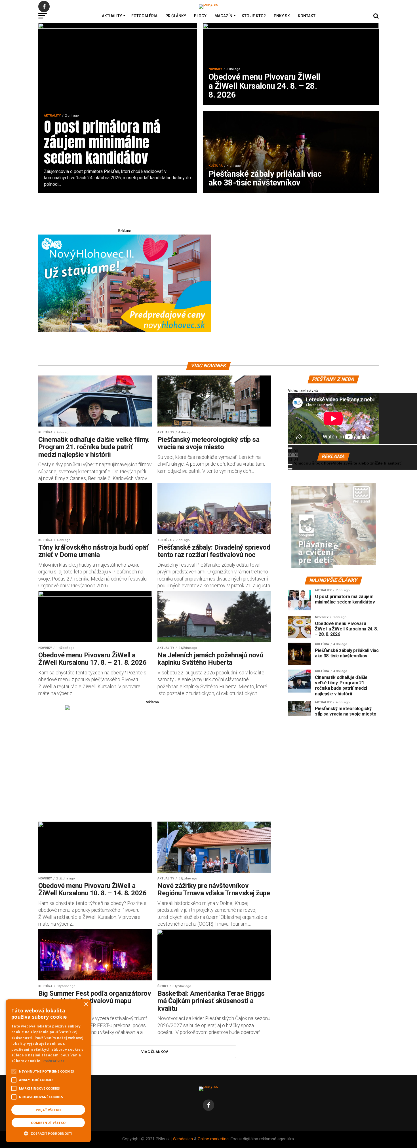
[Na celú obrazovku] (290, 469)
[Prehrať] (290, 448)
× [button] (86, 1004)
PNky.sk (282, 16)
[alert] (48, 1070)
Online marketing (213, 1139)
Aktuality (112, 16)
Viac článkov (154, 1052)
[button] (48, 1132)
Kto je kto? (254, 16)
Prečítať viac (54, 1061)
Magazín (223, 16)
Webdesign (183, 1139)
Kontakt (306, 16)
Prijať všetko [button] (48, 1110)
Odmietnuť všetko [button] (48, 1122)
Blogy (200, 16)
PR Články (175, 16)
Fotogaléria (144, 16)
